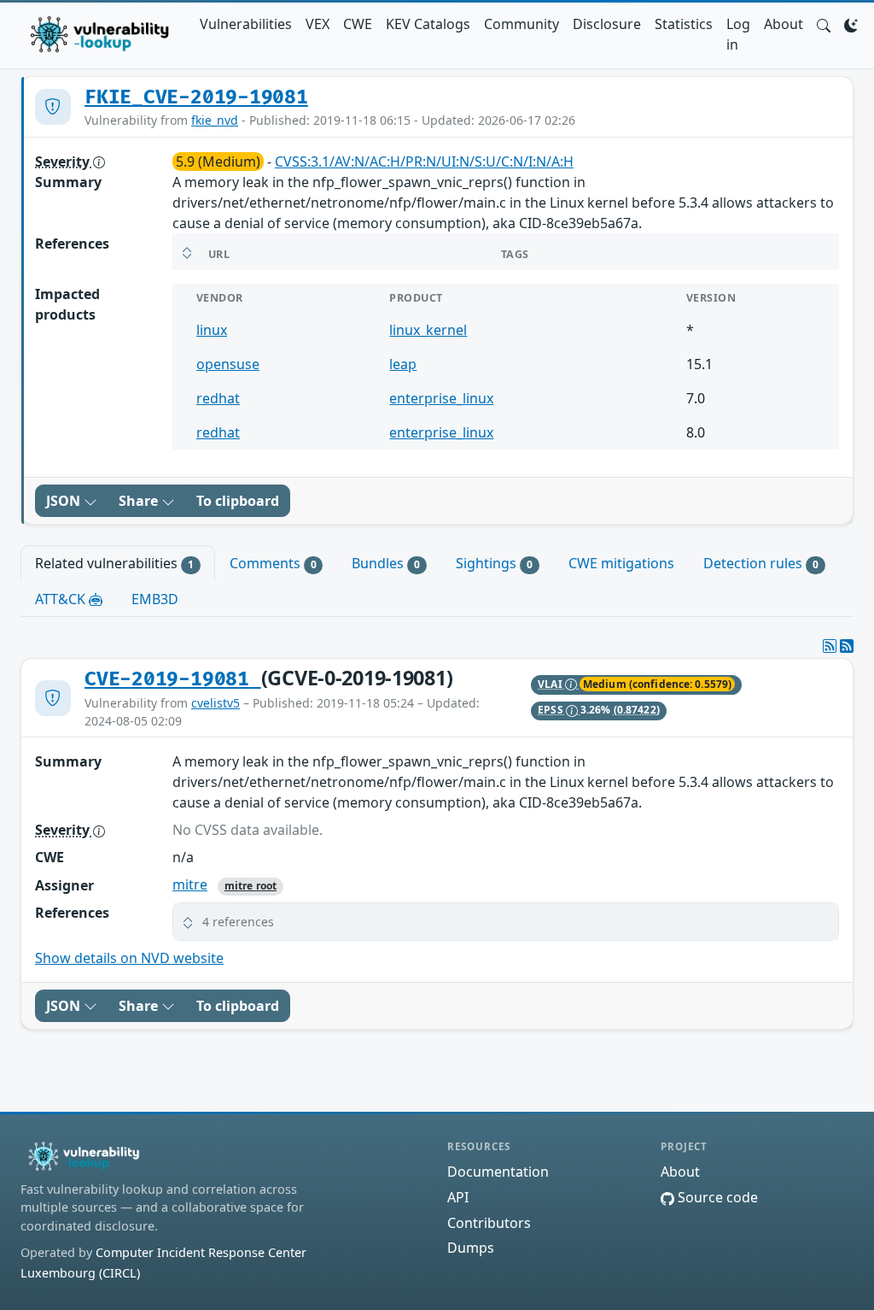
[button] (823, 24)
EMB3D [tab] (154, 599)
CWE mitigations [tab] (621, 563)
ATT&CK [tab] (62, 599)
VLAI (551, 684)
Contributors (489, 1222)
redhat (218, 398)
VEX (317, 24)
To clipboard (237, 500)
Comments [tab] (273, 563)
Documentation (498, 1171)
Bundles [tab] (386, 563)
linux (211, 329)
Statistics (684, 24)
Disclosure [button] (607, 24)
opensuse (227, 364)
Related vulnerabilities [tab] (114, 563)
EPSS (552, 709)
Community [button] (521, 24)
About (783, 24)
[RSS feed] (847, 646)
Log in (738, 34)
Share (140, 500)
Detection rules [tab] (761, 563)
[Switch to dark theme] (851, 24)
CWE (357, 24)
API (458, 1197)
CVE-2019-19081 (172, 679)
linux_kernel (428, 329)
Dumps (470, 1247)
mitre (189, 884)
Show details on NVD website (129, 958)
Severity (64, 161)
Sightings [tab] (494, 563)
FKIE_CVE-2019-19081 (196, 97)
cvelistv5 (215, 703)
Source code (716, 1197)
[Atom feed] (829, 646)
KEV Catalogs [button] (428, 24)
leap (403, 364)
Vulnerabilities (246, 24)
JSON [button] (65, 500)
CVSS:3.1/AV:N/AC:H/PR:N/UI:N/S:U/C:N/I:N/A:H (424, 161)
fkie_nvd (214, 120)
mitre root (250, 885)
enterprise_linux (441, 398)
